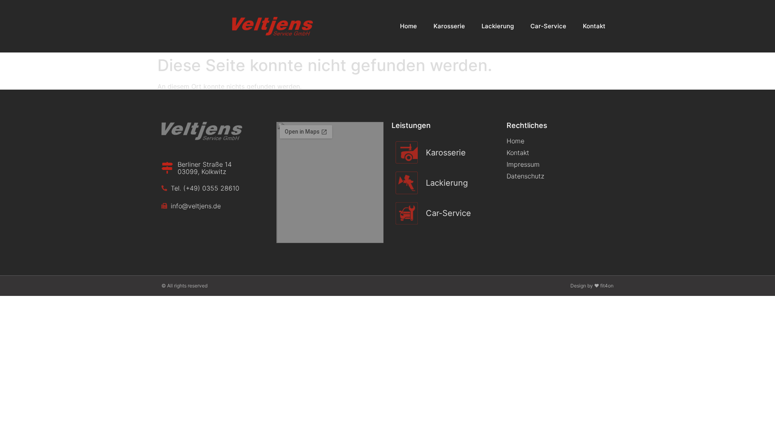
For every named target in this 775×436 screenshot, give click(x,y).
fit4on (607, 286)
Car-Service (548, 26)
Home (408, 26)
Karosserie (449, 26)
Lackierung (498, 26)
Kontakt (594, 26)
